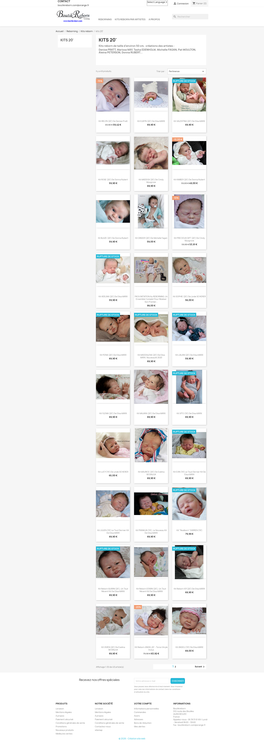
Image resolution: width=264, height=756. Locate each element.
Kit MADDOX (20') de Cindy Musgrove (151, 181)
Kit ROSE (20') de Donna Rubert (113, 179)
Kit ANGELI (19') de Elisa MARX (189, 647)
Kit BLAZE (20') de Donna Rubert (113, 238)
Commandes (140, 712)
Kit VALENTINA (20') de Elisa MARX (189, 121)
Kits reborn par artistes (130, 19)
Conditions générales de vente (70, 723)
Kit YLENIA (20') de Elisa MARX (113, 413)
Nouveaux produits (65, 730)
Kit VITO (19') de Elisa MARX (189, 413)
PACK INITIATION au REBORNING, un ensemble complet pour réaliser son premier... (151, 299)
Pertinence (187, 71)
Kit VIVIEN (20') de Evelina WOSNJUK (113, 648)
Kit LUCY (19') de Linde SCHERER (113, 471)
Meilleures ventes (64, 733)
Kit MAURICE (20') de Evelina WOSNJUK (151, 473)
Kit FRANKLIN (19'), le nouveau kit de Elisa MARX (151, 531)
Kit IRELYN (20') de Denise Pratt (113, 121)
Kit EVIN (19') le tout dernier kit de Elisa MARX (189, 473)
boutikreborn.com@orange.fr (73, 5)
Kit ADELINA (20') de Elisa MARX (113, 296)
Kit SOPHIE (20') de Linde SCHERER (189, 296)
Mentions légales (64, 712)
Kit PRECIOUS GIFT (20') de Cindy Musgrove (189, 239)
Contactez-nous (103, 726)
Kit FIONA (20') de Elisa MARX (113, 355)
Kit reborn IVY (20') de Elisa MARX (189, 588)
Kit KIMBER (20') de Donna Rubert (189, 179)
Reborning (105, 19)
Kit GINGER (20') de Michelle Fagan (151, 238)
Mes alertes (139, 726)
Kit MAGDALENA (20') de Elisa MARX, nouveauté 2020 (151, 356)
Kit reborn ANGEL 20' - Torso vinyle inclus (151, 648)
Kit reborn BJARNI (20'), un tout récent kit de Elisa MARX (113, 590)
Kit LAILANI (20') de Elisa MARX (189, 355)
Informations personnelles (146, 708)
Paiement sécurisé (64, 719)
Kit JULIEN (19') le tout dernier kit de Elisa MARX (113, 531)
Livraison (60, 708)
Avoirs (137, 715)
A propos (154, 19)
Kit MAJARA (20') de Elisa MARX (151, 413)
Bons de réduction (143, 723)
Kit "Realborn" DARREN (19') (189, 530)
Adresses (138, 719)
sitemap (98, 730)
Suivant (200, 666)
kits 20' (67, 40)
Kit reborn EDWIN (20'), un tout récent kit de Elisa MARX (151, 590)
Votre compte (143, 703)
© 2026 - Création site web (132, 738)
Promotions (61, 726)
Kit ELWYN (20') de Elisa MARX (151, 121)
